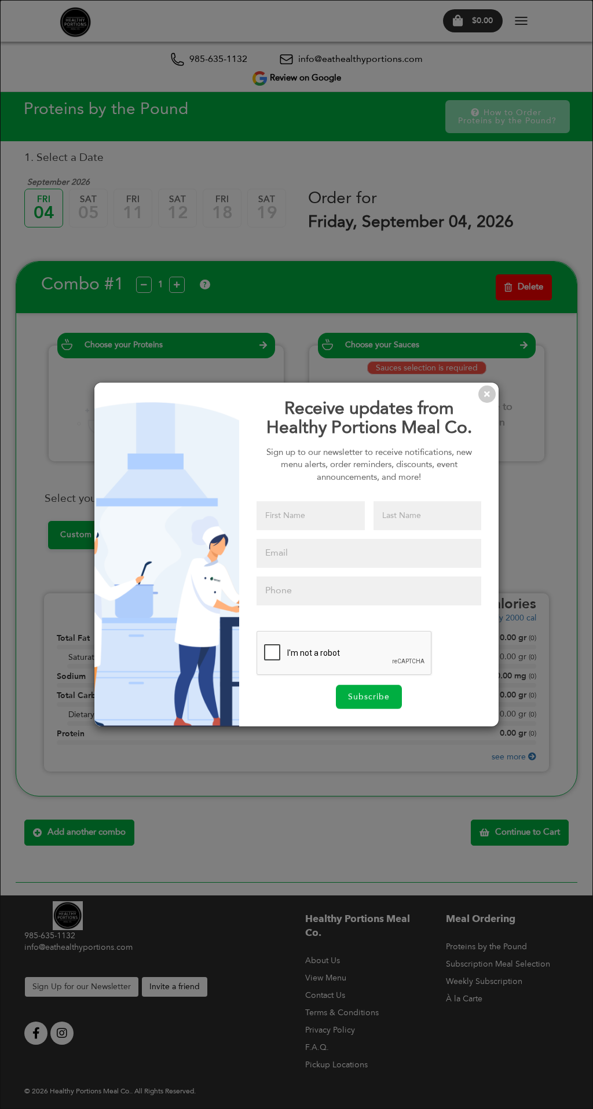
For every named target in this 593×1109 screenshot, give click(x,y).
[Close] (487, 394)
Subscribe (369, 697)
